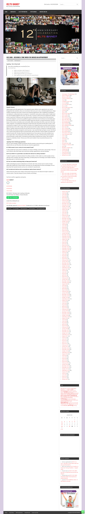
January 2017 (65, 346)
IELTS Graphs (65, 114)
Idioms (63, 111)
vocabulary (65, 405)
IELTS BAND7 (12, 4)
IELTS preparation (23, 11)
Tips (70, 403)
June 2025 (64, 212)
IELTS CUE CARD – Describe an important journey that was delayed (69, 472)
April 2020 (64, 288)
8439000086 (9, 186)
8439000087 (9, 188)
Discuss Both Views (66, 107)
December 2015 (65, 365)
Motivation (64, 138)
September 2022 (66, 249)
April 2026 (64, 197)
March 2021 (64, 276)
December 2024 (65, 218)
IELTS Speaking (32, 208)
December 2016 (65, 348)
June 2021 (64, 272)
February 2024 (65, 231)
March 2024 (64, 230)
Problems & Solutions (67, 144)
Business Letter (65, 97)
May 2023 (64, 242)
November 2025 (65, 205)
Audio (72, 388)
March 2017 (64, 343)
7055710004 (9, 190)
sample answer (70, 400)
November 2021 (65, 264)
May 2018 (64, 322)
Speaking (64, 402)
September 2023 (66, 237)
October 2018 (65, 315)
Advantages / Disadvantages (68, 94)
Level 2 (63, 137)
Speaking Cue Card (72, 402)
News (63, 140)
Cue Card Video (16, 208)
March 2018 (64, 325)
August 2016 (65, 354)
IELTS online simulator (11, 203)
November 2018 (65, 313)
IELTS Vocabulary (65, 129)
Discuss (63, 106)
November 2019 (65, 295)
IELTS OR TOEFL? (66, 119)
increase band (67, 397)
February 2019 (65, 309)
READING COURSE (66, 147)
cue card (70, 390)
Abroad (62, 388)
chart (66, 390)
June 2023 (64, 240)
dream (62, 391)
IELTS (8, 180)
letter (71, 397)
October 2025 (65, 206)
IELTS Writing (65, 131)
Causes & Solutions (66, 98)
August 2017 (65, 336)
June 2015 (64, 374)
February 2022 (65, 260)
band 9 (62, 390)
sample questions (65, 401)
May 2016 (64, 358)
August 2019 (65, 300)
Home (6, 11)
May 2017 (64, 340)
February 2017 (65, 345)
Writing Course (65, 155)
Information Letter (66, 132)
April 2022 (64, 257)
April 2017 (64, 342)
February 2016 (65, 362)
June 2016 (64, 357)
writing (70, 405)
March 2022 (64, 258)
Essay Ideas (64, 109)
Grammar (64, 110)
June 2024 (64, 225)
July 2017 (64, 337)
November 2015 (65, 367)
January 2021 (65, 279)
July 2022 (64, 252)
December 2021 (65, 263)
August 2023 (65, 239)
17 (61, 424)
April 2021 (64, 275)
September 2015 (66, 370)
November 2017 (65, 331)
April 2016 (64, 359)
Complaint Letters (66, 101)
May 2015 (64, 376)
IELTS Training (65, 128)
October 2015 (65, 368)
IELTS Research (17, 60)
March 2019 (64, 307)
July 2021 (64, 270)
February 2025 (65, 215)
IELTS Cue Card (68, 393)
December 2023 (65, 234)
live (67, 398)
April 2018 (64, 324)
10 (61, 423)
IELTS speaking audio (41, 208)
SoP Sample (64, 150)
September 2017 (66, 334)
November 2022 (65, 248)
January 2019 (65, 310)
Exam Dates (13, 11)
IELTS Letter (64, 116)
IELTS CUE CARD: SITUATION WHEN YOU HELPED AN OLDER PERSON (69, 477)
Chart (63, 100)
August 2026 (65, 191)
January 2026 (65, 202)
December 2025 (65, 203)
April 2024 (64, 228)
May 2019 (64, 304)
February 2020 (65, 291)
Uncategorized (65, 153)
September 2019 (66, 298)
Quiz (63, 146)
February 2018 (65, 327)
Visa (61, 405)
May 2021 (64, 273)
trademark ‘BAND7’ (21, 205)
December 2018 (65, 312)
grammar (70, 391)
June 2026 (64, 194)
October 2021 (65, 266)
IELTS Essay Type (65, 113)
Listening (63, 399)
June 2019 (64, 303)
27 (69, 426)
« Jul (62, 429)
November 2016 (65, 349)
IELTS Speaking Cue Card (66, 396)
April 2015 (64, 377)
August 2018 (65, 318)
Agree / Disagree (66, 95)
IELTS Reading (65, 122)
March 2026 (64, 199)
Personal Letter (65, 143)
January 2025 (65, 216)
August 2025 (65, 209)
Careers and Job (43, 11)
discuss (74, 390)
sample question (75, 400)
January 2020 (65, 292)
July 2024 (64, 224)
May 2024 (64, 227)
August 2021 (65, 269)
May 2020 (64, 286)
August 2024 (65, 222)
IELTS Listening (65, 117)
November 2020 (65, 282)
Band (75, 388)
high (76, 391)
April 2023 (64, 243)
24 (61, 426)
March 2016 (64, 361)
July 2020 (64, 285)
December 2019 (65, 294)
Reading (66, 400)
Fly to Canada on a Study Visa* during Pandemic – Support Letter (69, 468)
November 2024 (65, 219)
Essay (66, 391)
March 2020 (64, 289)
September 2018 (66, 316)
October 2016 (65, 351)
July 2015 (64, 373)
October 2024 (65, 221)
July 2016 (64, 355)
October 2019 (65, 297)
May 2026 (64, 196)
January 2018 (65, 328)
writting (75, 405)
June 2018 (64, 321)
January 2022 (65, 261)
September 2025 (66, 208)
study (77, 402)
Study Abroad (33, 11)
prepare (62, 400)
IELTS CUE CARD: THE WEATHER (69, 173)
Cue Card (9, 208)
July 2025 (64, 210)
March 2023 (64, 245)
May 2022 (64, 255)
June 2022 (64, 254)
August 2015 (65, 371)
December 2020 (65, 281)
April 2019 (64, 306)
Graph (73, 391)
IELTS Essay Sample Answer (72, 394)
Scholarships (65, 149)
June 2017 (64, 339)
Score (70, 401)
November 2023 (65, 236)
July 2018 (64, 319)
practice (69, 398)
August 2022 (65, 251)
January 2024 (65, 233)
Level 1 (63, 135)
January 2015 (65, 379)
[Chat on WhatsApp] (12, 198)
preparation (73, 398)
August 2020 (65, 284)
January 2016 (65, 364)
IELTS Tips (64, 126)
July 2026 (64, 193)
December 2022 (65, 246)
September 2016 (66, 352)
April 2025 (64, 213)
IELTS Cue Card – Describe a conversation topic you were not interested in (69, 463)
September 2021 (66, 267)
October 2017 (65, 333)
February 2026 (65, 200)
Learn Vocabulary (66, 134)
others (63, 141)
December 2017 (65, 330)
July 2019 (64, 301)
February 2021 (65, 278)
